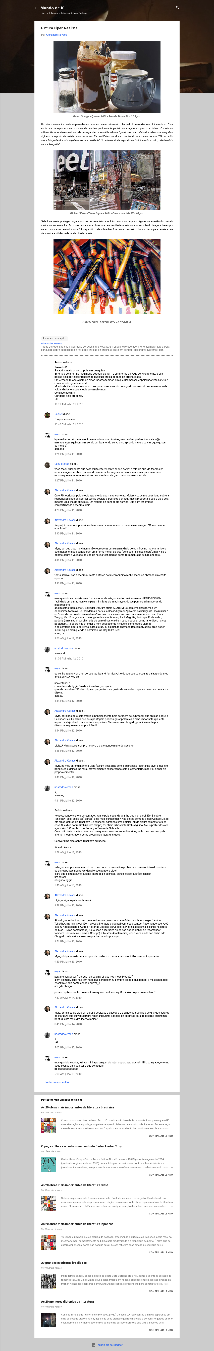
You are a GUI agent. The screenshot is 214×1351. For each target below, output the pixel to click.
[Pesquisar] (178, 8)
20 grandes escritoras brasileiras (64, 1262)
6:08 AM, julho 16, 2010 (68, 1074)
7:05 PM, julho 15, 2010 (68, 1047)
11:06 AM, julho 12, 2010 (69, 658)
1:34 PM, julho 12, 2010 (68, 701)
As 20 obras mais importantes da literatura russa (74, 1185)
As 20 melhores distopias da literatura (67, 1301)
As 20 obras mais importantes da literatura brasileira (77, 1107)
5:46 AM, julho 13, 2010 (68, 885)
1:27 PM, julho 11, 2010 (68, 480)
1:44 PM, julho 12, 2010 (68, 730)
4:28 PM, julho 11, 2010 (68, 510)
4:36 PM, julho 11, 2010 (68, 583)
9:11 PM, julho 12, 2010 (68, 800)
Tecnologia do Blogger (109, 1344)
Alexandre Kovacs (65, 490)
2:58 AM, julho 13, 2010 (68, 852)
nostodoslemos (64, 648)
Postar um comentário (57, 1082)
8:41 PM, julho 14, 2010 (68, 1024)
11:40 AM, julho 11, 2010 (69, 424)
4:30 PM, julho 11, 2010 (68, 533)
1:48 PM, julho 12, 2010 (68, 777)
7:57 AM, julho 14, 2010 (68, 997)
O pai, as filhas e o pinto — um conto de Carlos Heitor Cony (81, 1146)
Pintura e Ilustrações (55, 338)
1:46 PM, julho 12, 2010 (68, 750)
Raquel (59, 414)
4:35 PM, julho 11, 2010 (68, 560)
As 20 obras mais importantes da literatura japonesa (77, 1224)
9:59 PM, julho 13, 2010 (68, 961)
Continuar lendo (161, 1135)
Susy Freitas (62, 463)
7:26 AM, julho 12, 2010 (68, 638)
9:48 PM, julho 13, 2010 (68, 905)
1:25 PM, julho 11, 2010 (68, 454)
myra (57, 434)
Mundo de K (52, 8)
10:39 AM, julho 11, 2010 (69, 404)
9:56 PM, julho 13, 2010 (68, 941)
